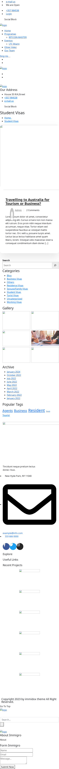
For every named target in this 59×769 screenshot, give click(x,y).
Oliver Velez (10, 47)
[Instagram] (19, 546)
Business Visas (14, 278)
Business (20, 410)
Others (10, 282)
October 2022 (14, 375)
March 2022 (13, 391)
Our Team (9, 50)
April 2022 (12, 388)
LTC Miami (14, 43)
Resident (36, 410)
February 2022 (14, 395)
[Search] (55, 265)
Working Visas (14, 302)
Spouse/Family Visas (17, 288)
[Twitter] (13, 546)
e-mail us (10, 1)
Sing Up (4, 56)
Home (7, 30)
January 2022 (13, 398)
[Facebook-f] (6, 546)
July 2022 (11, 378)
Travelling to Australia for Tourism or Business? (27, 201)
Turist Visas (13, 295)
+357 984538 (12, 10)
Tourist (6, 415)
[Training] (3, 24)
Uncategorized (14, 298)
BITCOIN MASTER (18, 37)
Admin (18, 210)
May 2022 (12, 385)
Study (48, 411)
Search (6, 260)
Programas (10, 33)
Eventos (8, 40)
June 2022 (12, 381)
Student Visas (11, 121)
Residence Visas (15, 285)
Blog (9, 275)
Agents (7, 410)
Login (9, 13)
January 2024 (13, 371)
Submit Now (7, 766)
